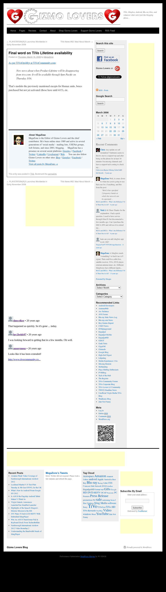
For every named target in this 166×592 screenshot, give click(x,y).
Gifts (107, 489)
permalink (52, 173)
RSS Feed (110, 30)
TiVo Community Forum (108, 381)
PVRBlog (102, 372)
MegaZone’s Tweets (57, 472)
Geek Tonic (103, 343)
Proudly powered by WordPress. (139, 547)
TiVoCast (102, 507)
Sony (85, 507)
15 (110, 127)
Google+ (67, 150)
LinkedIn (41, 154)
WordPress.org (104, 419)
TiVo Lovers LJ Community (109, 387)
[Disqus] (50, 271)
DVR (104, 486)
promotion (87, 499)
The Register (103, 378)
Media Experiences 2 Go (108, 361)
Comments (105, 416)
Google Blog (103, 352)
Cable (105, 483)
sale (99, 499)
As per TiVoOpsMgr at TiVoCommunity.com (32, 62)
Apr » (122, 138)
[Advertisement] (49, 206)
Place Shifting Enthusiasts (109, 369)
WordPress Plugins (87, 556)
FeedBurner (142, 511)
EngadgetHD (104, 337)
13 (102, 127)
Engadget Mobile (105, 334)
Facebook (77, 150)
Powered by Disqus (103, 279)
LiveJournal (53, 154)
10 (119, 123)
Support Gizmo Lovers (91, 30)
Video (107, 510)
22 (110, 131)
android (93, 479)
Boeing (100, 483)
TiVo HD (110, 506)
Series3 (113, 500)
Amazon (100, 476)
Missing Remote (105, 363)
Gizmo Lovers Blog (17, 547)
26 (98, 135)
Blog (58, 157)
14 (106, 127)
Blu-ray (92, 482)
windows (87, 514)
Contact (43, 30)
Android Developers (106, 305)
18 (123, 127)
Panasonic (110, 493)
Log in (101, 410)
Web (62, 154)
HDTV (97, 492)
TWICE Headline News (108, 390)
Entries (103, 413)
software (112, 503)
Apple (100, 479)
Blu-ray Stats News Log (108, 317)
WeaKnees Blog (105, 398)
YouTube (102, 513)
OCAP (103, 492)
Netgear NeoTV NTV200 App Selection (108, 245)
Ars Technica (104, 311)
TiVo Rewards (89, 510)
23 (115, 131)
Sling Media (100, 503)
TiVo (32, 173)
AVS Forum (103, 314)
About (53, 30)
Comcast (86, 486)
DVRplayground (105, 328)
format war (99, 489)
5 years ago (108, 173)
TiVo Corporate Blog (107, 384)
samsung (106, 499)
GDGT (101, 340)
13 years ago (114, 273)
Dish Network (96, 486)
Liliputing (102, 358)
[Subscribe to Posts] (97, 90)
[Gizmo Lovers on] (108, 71)
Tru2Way (99, 511)
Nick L (103, 210)
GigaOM (102, 346)
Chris (102, 149)
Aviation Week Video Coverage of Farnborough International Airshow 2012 (24, 478)
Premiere (86, 496)
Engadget (102, 331)
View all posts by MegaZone (43, 163)
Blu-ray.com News (106, 320)
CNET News (104, 326)
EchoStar (109, 486)
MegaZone (48, 57)
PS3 (94, 500)
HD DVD (88, 492)
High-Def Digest (105, 355)
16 (115, 127)
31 (119, 135)
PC (115, 492)
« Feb (98, 138)
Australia (108, 479)
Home (13, 30)
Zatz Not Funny (105, 401)
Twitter (32, 154)
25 (123, 131)
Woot (94, 514)
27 (102, 135)
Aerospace (88, 476)
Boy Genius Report (106, 323)
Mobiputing (103, 366)
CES (110, 482)
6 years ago (113, 205)
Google (113, 489)
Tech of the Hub (105, 375)
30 (115, 135)
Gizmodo (102, 349)
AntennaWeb (103, 308)
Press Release (99, 495)
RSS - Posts (103, 90)
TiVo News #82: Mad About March (76, 41)
